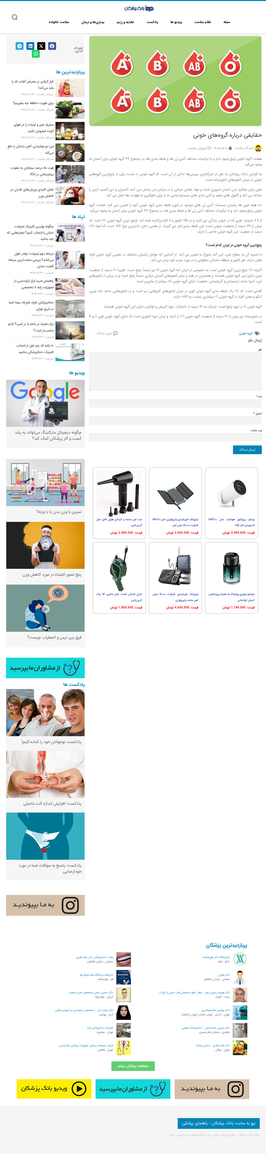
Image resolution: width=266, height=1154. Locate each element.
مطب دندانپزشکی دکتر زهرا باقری (94, 957)
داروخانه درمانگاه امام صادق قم (96, 975)
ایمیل (257, 413)
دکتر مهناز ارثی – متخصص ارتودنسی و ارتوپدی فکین (84, 1010)
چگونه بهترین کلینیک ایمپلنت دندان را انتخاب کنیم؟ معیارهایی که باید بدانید (30, 233)
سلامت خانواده (59, 22)
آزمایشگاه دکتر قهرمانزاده (216, 957)
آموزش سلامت (197, 148)
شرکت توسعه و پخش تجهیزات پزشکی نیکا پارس (86, 1045)
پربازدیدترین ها (70, 72)
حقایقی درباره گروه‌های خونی (227, 135)
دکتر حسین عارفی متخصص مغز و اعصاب (91, 992)
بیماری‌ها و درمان (92, 22)
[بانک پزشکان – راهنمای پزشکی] (139, 9)
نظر (260, 349)
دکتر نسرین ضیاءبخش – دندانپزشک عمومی (206, 1028)
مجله (226, 22)
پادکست (152, 22)
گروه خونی (245, 333)
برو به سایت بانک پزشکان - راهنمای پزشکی (218, 1123)
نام (259, 396)
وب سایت (256, 430)
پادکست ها (74, 684)
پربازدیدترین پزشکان (226, 945)
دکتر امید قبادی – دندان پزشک (213, 1045)
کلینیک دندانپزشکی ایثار (100, 1028)
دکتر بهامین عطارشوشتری (216, 1010)
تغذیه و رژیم (125, 22)
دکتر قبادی (224, 975)
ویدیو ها (176, 22)
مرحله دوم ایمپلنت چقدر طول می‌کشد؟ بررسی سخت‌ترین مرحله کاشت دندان (31, 260)
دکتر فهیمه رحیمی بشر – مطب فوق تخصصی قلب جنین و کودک (194, 992)
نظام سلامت (202, 22)
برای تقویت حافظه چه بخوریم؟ (33, 103)
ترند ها (78, 217)
